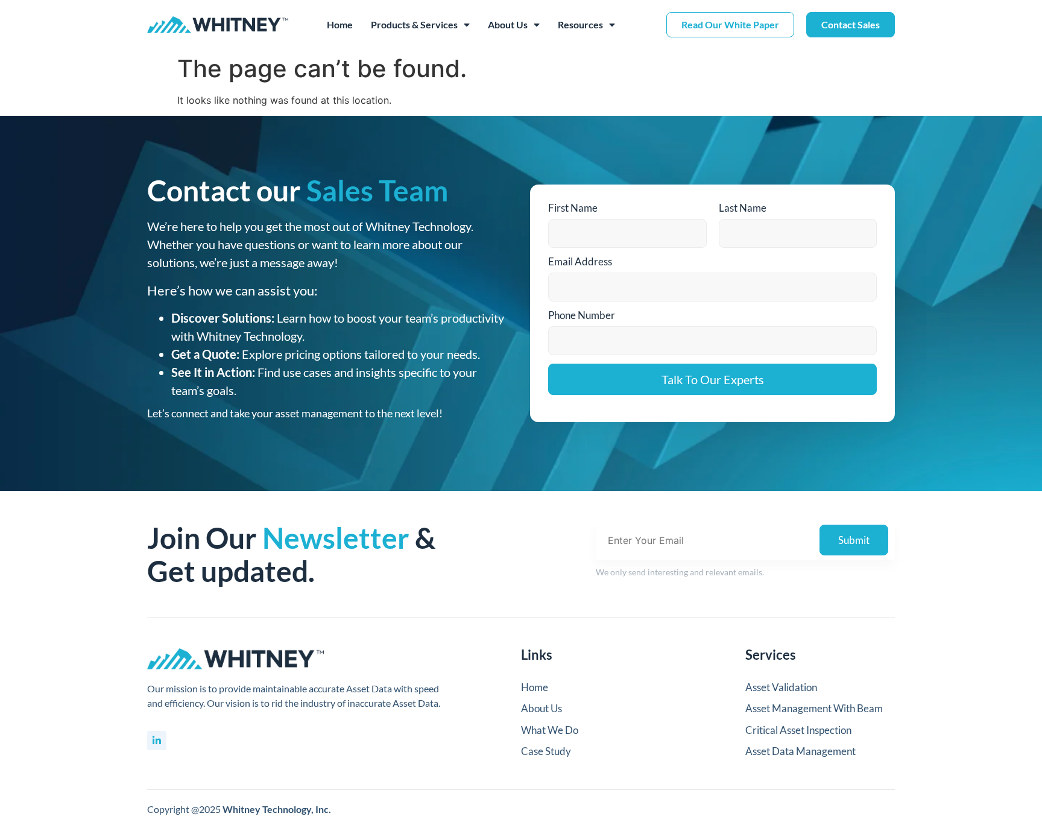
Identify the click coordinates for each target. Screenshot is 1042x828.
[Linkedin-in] (156, 740)
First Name (573, 208)
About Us (508, 24)
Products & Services (414, 24)
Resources (580, 24)
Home (340, 24)
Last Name (742, 208)
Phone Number (581, 315)
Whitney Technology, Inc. (277, 809)
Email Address (580, 261)
